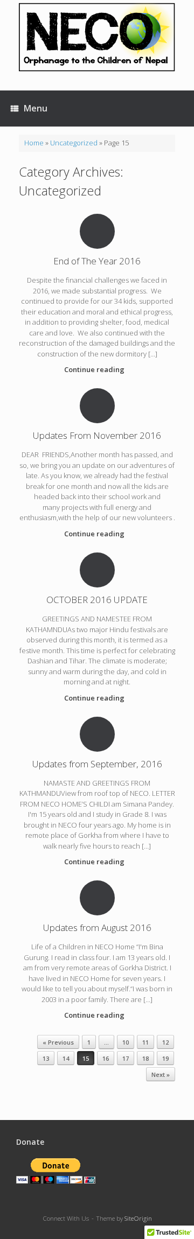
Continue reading (95, 369)
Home (34, 143)
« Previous (58, 1042)
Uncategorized (74, 143)
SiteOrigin (138, 1218)
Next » (160, 1074)
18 (145, 1058)
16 (105, 1058)
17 (125, 1058)
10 (125, 1042)
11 (145, 1042)
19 (165, 1058)
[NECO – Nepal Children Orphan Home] (97, 37)
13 (46, 1058)
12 (165, 1042)
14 (66, 1058)
